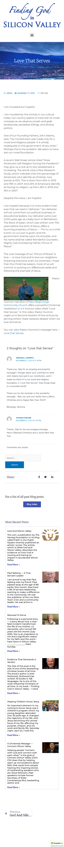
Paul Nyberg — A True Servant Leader (19, 574)
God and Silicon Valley (19, 531)
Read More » (13, 564)
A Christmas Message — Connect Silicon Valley (20, 745)
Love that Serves (14, 333)
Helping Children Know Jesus (23, 701)
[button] (32, 35)
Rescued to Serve (16, 615)
